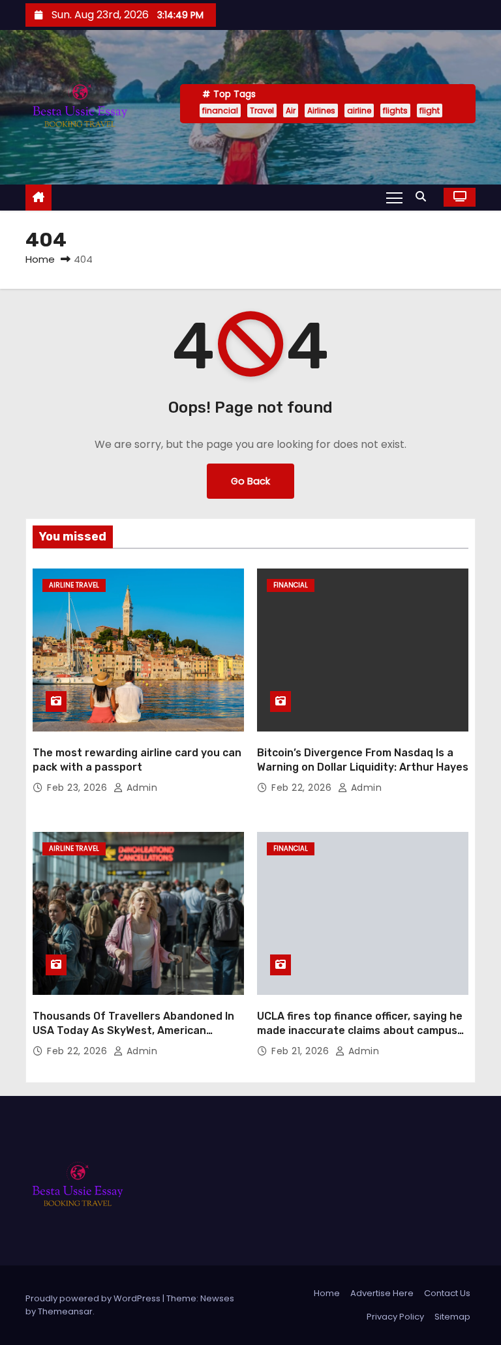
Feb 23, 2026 (78, 787)
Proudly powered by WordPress (93, 1298)
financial (220, 110)
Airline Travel (74, 585)
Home (40, 259)
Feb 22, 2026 (303, 787)
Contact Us (447, 1293)
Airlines (321, 110)
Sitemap (452, 1316)
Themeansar (65, 1311)
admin (140, 787)
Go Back (250, 481)
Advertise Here (382, 1293)
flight (429, 110)
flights (395, 110)
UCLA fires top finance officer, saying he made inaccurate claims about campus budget (360, 1030)
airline (359, 110)
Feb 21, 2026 (301, 1050)
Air (291, 110)
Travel (262, 110)
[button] (424, 197)
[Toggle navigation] (394, 197)
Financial (290, 585)
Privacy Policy (395, 1316)
